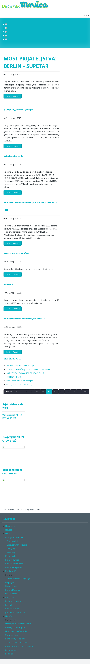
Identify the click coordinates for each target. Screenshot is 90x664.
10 (37, 391)
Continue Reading (13, 96)
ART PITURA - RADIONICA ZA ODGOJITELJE (25, 373)
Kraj (85, 391)
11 (43, 391)
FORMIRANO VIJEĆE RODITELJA (20, 365)
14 (61, 391)
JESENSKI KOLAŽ (13, 377)
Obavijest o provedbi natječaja (19, 384)
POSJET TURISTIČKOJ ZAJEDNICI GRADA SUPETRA (28, 369)
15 (68, 391)
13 (55, 391)
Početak (9, 391)
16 (74, 391)
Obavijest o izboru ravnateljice (19, 380)
